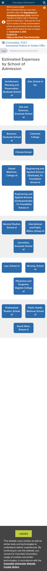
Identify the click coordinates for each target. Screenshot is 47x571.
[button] (44, 7)
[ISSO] (23, 43)
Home (4, 51)
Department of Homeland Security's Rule (22, 14)
